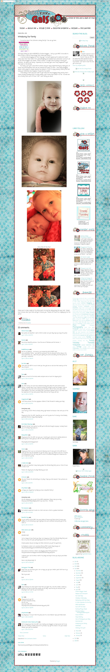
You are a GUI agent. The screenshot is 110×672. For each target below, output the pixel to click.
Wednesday (76, 348)
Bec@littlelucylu (25, 349)
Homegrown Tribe (26, 567)
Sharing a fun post (80, 628)
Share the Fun (76, 334)
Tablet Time (82, 338)
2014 (75, 562)
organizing (75, 323)
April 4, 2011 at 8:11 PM (27, 483)
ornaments (80, 323)
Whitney (84, 348)
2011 (75, 569)
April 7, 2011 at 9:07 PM (27, 629)
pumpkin (92, 329)
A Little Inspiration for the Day (83, 602)
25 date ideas (76, 298)
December (78, 571)
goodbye (90, 314)
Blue (93, 303)
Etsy (87, 309)
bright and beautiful (86, 304)
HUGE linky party (85, 315)
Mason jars (75, 320)
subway (79, 337)
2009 (75, 641)
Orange (93, 322)
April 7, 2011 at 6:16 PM (27, 617)
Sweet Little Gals (76, 338)
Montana (88, 320)
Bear (93, 301)
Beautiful (75, 303)
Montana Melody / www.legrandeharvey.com (82, 611)
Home (44, 636)
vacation (83, 345)
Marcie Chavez (25, 331)
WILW (88, 348)
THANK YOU (92, 338)
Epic (23, 597)
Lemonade (89, 317)
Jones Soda (75, 317)
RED (74, 332)
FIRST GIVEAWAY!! (80, 605)
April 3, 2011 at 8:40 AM (27, 419)
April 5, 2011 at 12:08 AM (27, 492)
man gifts (92, 319)
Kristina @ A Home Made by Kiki (30, 622)
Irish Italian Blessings (27, 424)
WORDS (84, 350)
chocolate (92, 306)
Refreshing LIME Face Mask (83, 600)
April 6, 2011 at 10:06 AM (27, 562)
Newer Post (21, 636)
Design (93, 308)
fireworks (84, 311)
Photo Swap (79, 325)
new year (84, 322)
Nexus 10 (89, 322)
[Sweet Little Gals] (83, 220)
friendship (92, 312)
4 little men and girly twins (81, 521)
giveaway (86, 314)
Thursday (80, 340)
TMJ (87, 340)
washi (93, 346)
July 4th (80, 317)
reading (88, 330)
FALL (90, 309)
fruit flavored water (77, 314)
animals (80, 300)
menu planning (82, 320)
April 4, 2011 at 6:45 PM (27, 472)
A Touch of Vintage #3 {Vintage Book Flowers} (86, 278)
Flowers (77, 312)
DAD (90, 308)
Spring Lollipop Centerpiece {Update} (86, 236)
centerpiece (80, 306)
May (77, 587)
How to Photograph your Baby (83, 619)
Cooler (83, 308)
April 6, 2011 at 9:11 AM (27, 512)
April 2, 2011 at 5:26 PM (27, 379)
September (79, 578)
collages (80, 308)
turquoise (76, 344)
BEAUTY (79, 303)
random (84, 330)
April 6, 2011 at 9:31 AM (27, 525)
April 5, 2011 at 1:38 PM (27, 503)
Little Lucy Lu (77, 516)
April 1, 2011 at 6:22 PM (27, 335)
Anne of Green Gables (87, 300)
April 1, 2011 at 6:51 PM (27, 344)
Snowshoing (78, 335)
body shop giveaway (77, 304)
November (78, 573)
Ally (78, 300)
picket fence (88, 327)
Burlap (92, 305)
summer (84, 337)
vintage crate (86, 346)
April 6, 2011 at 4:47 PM (27, 592)
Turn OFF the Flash (80, 607)
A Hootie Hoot (25, 463)
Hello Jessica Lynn (26, 530)
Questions (80, 330)
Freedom (84, 312)
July (77, 582)
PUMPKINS (75, 330)
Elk (85, 309)
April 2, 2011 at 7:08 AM (27, 358)
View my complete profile (79, 65)
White (80, 348)
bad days (90, 301)
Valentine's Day (90, 345)
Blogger (58, 661)
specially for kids (84, 335)
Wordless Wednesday (81, 598)
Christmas (75, 308)
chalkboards (86, 306)
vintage (79, 347)
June (77, 585)
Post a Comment (24, 633)
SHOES (81, 334)
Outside (84, 323)
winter (74, 350)
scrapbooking (91, 332)
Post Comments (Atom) (30, 639)
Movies (76, 322)
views (74, 346)
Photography (78, 327)
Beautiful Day (25, 517)
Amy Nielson (25, 488)
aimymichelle (25, 613)
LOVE (83, 319)
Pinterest (75, 329)
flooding (74, 312)
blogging (89, 303)
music (80, 322)
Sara (23, 374)
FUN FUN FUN (79, 621)
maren (23, 449)
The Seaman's (25, 508)
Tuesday (91, 342)
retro (87, 332)
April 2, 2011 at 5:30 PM (27, 394)
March (77, 631)
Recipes (92, 331)
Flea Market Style (90, 311)
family (93, 309)
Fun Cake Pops (79, 596)
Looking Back (79, 319)
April (77, 589)
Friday (87, 313)
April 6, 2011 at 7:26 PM (27, 608)
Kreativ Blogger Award (81, 591)
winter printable (79, 350)
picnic (93, 327)
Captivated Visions (86, 554)
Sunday (88, 337)
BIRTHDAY (83, 303)
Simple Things (89, 334)
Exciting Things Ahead (81, 609)
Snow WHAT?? (79, 615)
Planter (80, 329)
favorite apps (75, 311)
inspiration (92, 316)
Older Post (67, 636)
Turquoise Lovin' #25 (86, 268)
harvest (78, 315)
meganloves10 (25, 399)
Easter (76, 309)
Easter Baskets (81, 309)
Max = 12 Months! (78, 517)
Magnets (87, 319)
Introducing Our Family (81, 623)
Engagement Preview (86, 247)
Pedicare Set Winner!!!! (82, 594)
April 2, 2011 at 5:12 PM (27, 369)
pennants (92, 323)
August (78, 580)
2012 (75, 566)
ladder (85, 317)
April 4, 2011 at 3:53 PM (27, 444)
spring (90, 335)
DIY (73, 309)
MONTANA (78, 626)
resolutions (83, 332)
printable (88, 329)
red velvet (78, 332)
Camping (75, 306)
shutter (84, 334)
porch (84, 329)
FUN (82, 314)
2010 (75, 638)
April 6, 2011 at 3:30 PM (27, 580)
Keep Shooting (79, 617)
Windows (92, 348)
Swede (93, 337)
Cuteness (87, 308)
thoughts (75, 340)
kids (83, 317)
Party (88, 323)
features (80, 311)
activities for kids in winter (85, 298)
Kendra (23, 340)
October (78, 575)
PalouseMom (25, 435)
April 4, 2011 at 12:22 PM (27, 430)
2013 (75, 564)
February (78, 633)
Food (81, 312)
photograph (92, 325)
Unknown (24, 477)
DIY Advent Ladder (85, 257)
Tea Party (87, 338)
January (78, 635)
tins (84, 340)
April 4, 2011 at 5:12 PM (27, 458)
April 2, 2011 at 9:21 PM (27, 403)
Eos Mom (24, 363)
